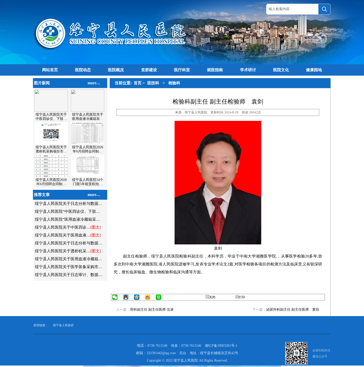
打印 (242, 297)
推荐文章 (42, 195)
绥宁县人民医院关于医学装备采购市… (68, 267)
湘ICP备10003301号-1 (221, 345)
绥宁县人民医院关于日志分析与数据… (68, 203)
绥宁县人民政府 (63, 325)
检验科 (174, 83)
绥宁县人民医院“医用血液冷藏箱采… (67, 219)
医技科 (153, 83)
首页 (138, 83)
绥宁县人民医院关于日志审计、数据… (68, 275)
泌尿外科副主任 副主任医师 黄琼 (292, 309)
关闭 (212, 297)
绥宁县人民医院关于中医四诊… (62, 227)
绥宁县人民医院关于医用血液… (62, 235)
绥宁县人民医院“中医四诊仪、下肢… (67, 211)
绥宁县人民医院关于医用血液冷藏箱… (68, 259)
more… (94, 83)
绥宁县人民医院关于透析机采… (62, 251)
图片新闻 (42, 83)
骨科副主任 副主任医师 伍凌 (152, 309)
